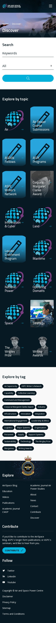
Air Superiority (10, 386)
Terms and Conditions (13, 613)
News (33, 500)
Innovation (25, 413)
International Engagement (15, 420)
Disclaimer (7, 596)
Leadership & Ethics (40, 420)
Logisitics (8, 427)
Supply (21, 434)
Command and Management (17, 400)
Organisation (40, 427)
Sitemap (6, 608)
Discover (34, 517)
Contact (34, 506)
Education (7, 491)
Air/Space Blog (9, 485)
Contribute (35, 511)
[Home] (11, 6)
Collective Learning (26, 393)
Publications (8, 502)
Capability (8, 393)
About (33, 494)
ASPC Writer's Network (31, 386)
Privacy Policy (9, 602)
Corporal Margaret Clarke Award (18, 407)
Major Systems (23, 427)
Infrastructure (10, 413)
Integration (40, 413)
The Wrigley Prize (43, 441)
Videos (5, 497)
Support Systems (35, 434)
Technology (26, 441)
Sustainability (10, 441)
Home (5, 23)
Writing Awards (25, 448)
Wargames (9, 448)
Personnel (8, 434)
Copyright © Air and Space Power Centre (22, 590)
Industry (41, 407)
